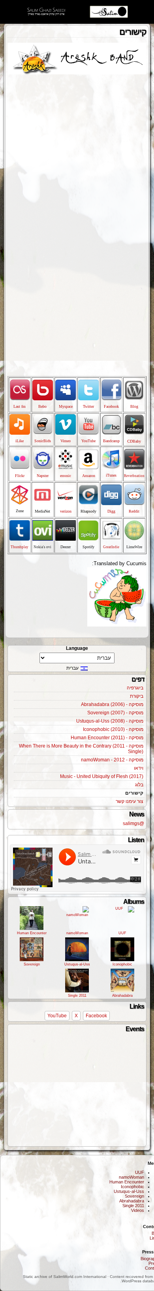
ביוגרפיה (135, 688)
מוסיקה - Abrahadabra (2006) (112, 704)
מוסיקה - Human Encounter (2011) (107, 737)
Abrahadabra (122, 996)
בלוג (139, 784)
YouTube (57, 1015)
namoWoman (77, 933)
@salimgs (133, 823)
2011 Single (77, 996)
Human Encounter (32, 933)
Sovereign (32, 964)
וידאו (138, 768)
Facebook (96, 1015)
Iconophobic (122, 964)
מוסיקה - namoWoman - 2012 (112, 760)
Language (77, 648)
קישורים (134, 793)
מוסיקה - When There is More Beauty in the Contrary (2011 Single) (81, 748)
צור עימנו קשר (129, 801)
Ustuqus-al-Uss (77, 964)
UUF (122, 933)
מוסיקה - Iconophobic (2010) (113, 729)
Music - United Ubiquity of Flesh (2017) (101, 776)
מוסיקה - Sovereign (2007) (115, 713)
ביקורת (136, 696)
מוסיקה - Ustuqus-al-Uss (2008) (109, 721)
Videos (137, 1210)
